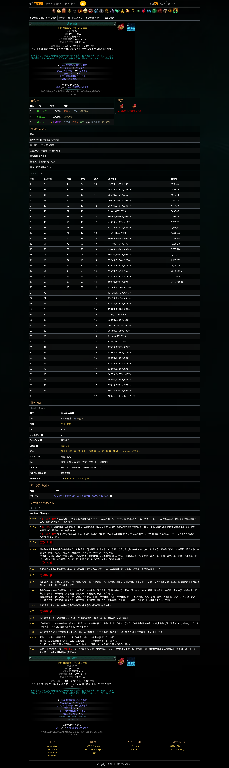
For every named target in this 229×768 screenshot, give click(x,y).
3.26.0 (33, 518)
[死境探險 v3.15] (74, 10)
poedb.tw (52, 746)
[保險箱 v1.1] (165, 10)
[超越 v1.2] (159, 10)
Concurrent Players (93, 749)
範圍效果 (67, 28)
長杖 (71, 49)
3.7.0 (32, 574)
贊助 (83, 3)
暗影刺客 (95, 122)
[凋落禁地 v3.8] (106, 10)
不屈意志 (41, 116)
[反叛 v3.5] (117, 10)
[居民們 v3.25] (58, 10)
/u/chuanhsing (177, 749)
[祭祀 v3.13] (85, 10)
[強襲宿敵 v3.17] (69, 10)
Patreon (135, 749)
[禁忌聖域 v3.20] (64, 10)
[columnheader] (32, 106)
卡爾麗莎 (57, 122)
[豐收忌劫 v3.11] (96, 10)
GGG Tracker (93, 746)
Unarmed (101, 49)
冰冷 (80, 28)
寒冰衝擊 (121, 111)
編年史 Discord (177, 746)
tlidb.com (52, 749)
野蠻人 (67, 111)
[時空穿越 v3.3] (127, 10)
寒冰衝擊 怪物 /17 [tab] (94, 17)
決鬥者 (75, 111)
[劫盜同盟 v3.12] (90, 10)
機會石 (80, 418)
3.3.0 (32, 610)
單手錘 (59, 49)
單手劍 (39, 49)
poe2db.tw (52, 752)
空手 (63, 424)
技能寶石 (65, 445)
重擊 (85, 28)
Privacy (135, 746)
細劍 (46, 49)
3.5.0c (33, 581)
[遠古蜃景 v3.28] (53, 10)
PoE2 (153, 3)
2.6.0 (32, 623)
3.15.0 (33, 542)
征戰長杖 (136, 451)
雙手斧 (85, 49)
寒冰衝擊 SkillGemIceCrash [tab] (43, 17)
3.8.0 (32, 569)
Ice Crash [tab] (109, 17)
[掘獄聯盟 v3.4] (122, 10)
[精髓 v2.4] (149, 10)
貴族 (88, 122)
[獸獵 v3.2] (133, 10)
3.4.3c (33, 605)
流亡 (35, 3)
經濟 (73, 3)
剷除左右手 (42, 111)
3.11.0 (33, 549)
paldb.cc (52, 755)
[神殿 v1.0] (170, 10)
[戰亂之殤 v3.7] (111, 10)
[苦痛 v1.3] (154, 10)
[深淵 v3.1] (138, 10)
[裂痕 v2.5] (143, 10)
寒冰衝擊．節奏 (134, 111)
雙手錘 (92, 49)
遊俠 (82, 122)
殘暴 (94, 752)
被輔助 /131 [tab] (64, 17)
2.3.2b (33, 637)
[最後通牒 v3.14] (80, 10)
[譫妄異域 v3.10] (101, 10)
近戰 (74, 28)
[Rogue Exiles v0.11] (175, 10)
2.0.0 (32, 649)
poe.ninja (69, 478)
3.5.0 (32, 590)
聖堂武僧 (84, 111)
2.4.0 (32, 632)
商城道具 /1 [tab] (77, 17)
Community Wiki (83, 478)
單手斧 (52, 49)
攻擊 (60, 28)
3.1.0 (32, 617)
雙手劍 (77, 49)
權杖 (66, 49)
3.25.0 (33, 527)
